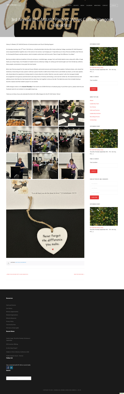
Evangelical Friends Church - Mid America (14, 5)
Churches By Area (11, 325)
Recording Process (95, 117)
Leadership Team (94, 104)
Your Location (93, 80)
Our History (93, 107)
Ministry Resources (11, 318)
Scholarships (93, 120)
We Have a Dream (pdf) (12, 328)
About (91, 101)
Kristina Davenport (20, 262)
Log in (79, 390)
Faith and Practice (95, 110)
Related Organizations (12, 315)
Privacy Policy (10, 322)
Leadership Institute (95, 114)
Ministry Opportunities (12, 312)
